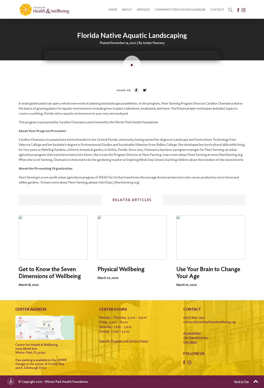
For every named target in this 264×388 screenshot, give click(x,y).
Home (113, 9)
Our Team (190, 342)
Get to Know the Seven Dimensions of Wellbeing (50, 272)
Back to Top (241, 381)
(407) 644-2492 (194, 317)
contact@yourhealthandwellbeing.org (209, 322)
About (127, 9)
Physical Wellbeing (120, 269)
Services (143, 9)
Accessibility (192, 333)
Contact (217, 9)
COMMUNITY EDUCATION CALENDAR (180, 9)
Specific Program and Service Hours (123, 341)
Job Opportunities (196, 337)
